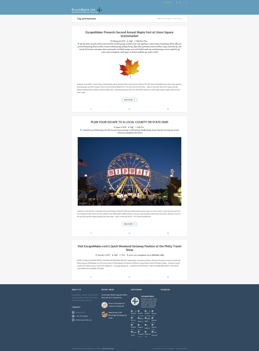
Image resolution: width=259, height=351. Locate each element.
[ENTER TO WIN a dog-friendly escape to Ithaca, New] (141, 313)
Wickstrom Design (108, 348)
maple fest (173, 49)
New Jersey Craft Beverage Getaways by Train (118, 315)
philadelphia (155, 255)
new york (93, 44)
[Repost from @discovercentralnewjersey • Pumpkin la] (155, 327)
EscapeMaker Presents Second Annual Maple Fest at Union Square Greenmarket (129, 34)
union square (98, 49)
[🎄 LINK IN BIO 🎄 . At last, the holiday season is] (148, 327)
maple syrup (124, 52)
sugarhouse (144, 44)
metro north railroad (137, 49)
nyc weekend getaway (156, 49)
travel (148, 255)
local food (110, 44)
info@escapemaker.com (84, 320)
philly (162, 255)
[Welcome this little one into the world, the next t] (148, 334)
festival (134, 52)
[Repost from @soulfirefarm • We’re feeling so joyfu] (141, 327)
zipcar (108, 52)
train (138, 44)
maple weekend (153, 52)
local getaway (164, 44)
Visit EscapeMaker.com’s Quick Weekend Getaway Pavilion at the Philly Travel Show (129, 248)
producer (100, 44)
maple (146, 49)
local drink (120, 49)
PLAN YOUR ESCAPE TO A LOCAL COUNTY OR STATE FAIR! (129, 122)
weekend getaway (119, 44)
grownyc (127, 49)
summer (154, 130)
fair (135, 133)
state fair (107, 130)
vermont (166, 49)
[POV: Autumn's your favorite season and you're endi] (155, 334)
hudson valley (173, 44)
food (180, 46)
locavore (153, 46)
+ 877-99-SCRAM (82, 316)
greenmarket (112, 49)
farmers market (98, 46)
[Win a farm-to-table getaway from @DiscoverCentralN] (141, 320)
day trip (82, 44)
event (135, 255)
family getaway (146, 130)
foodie (87, 44)
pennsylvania (115, 52)
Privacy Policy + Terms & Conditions (163, 348)
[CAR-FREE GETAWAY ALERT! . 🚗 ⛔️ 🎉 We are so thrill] (148, 320)
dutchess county (161, 46)
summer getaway (122, 130)
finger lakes (137, 46)
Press (145, 41)
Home (159, 18)
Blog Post (139, 41)
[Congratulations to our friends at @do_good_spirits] (141, 334)
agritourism (145, 46)
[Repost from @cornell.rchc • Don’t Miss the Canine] (134, 313)
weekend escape (131, 44)
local (104, 44)
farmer (105, 49)
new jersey (166, 130)
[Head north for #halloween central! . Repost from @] (134, 334)
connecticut (120, 133)
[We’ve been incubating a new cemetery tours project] (134, 320)
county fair (85, 130)
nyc (146, 52)
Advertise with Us (182, 348)
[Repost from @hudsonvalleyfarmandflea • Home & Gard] (134, 327)
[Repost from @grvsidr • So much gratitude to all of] (155, 313)
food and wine (89, 49)
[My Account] (177, 2)
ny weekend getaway (96, 130)
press (131, 255)
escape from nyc (172, 46)
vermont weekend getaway (112, 46)
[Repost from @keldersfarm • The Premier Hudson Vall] (155, 320)
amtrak (81, 49)
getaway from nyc (127, 46)
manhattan (140, 52)
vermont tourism (154, 44)
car (130, 52)
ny (171, 130)
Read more (128, 100)
